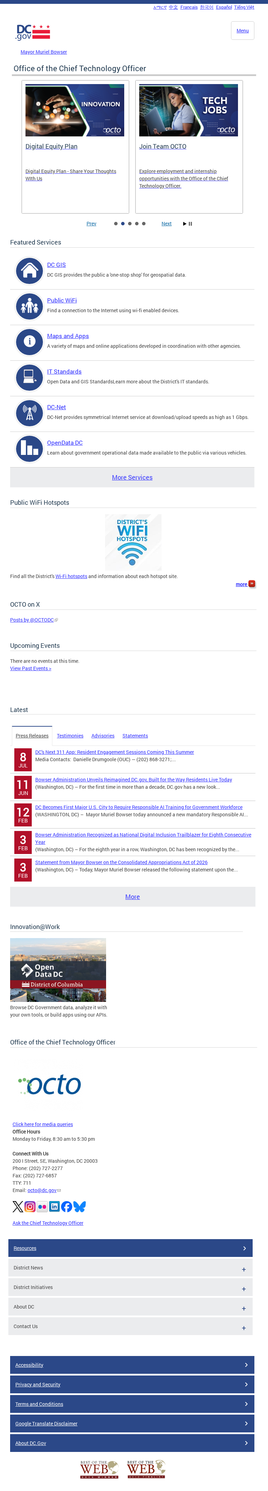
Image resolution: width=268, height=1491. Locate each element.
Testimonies (70, 735)
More (132, 896)
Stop (190, 224)
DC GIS (56, 265)
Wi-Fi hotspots (71, 576)
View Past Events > (30, 668)
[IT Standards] (29, 383)
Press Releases (32, 735)
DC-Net (56, 407)
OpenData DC (65, 443)
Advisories (102, 735)
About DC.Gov (30, 1443)
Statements (135, 735)
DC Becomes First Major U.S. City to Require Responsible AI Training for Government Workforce (139, 807)
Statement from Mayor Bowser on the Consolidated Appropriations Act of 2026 (121, 862)
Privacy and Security (37, 1384)
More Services (132, 477)
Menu (243, 30)
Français (189, 7)
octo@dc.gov (42, 1190)
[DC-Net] (29, 419)
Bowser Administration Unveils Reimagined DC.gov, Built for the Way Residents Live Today (133, 779)
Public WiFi (62, 300)
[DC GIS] (29, 277)
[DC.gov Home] (32, 39)
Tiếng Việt (244, 7)
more (242, 584)
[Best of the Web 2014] (99, 1478)
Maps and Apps (68, 336)
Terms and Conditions (39, 1404)
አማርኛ (160, 7)
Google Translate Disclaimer (46, 1423)
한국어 (207, 7)
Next (167, 223)
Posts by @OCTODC (32, 619)
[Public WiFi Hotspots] (133, 568)
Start (185, 224)
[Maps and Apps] (29, 348)
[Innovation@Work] (58, 1000)
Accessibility (29, 1365)
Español (224, 7)
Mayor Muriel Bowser (44, 51)
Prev (91, 223)
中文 (173, 7)
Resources (25, 1248)
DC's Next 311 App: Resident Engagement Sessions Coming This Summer (114, 752)
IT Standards (64, 371)
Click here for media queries (43, 1124)
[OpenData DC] (29, 454)
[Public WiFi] (29, 312)
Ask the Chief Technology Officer (48, 1223)
